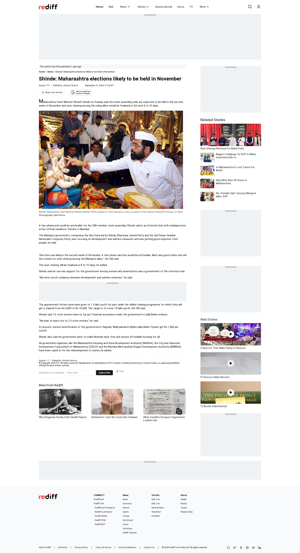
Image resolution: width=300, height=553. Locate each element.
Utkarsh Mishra (70, 85)
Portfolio (156, 516)
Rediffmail (99, 499)
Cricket (126, 516)
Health (184, 499)
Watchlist (156, 512)
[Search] (249, 7)
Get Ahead (128, 520)
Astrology (127, 528)
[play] (230, 334)
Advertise (62, 547)
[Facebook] (241, 548)
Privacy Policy (81, 547)
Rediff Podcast (130, 532)
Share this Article (53, 92)
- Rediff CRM (100, 520)
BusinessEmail (163, 6)
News (123, 6)
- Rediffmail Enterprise (104, 508)
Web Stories (209, 319)
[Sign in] (258, 7)
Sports (126, 512)
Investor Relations (127, 547)
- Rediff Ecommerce (103, 512)
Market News (158, 508)
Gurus (180, 6)
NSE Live (156, 503)
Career (184, 508)
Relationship (187, 512)
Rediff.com (175, 547)
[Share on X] (234, 548)
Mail (111, 6)
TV (191, 6)
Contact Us (149, 547)
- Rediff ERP (99, 524)
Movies (126, 508)
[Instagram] (247, 548)
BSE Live (156, 499)
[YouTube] (253, 548)
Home (99, 6)
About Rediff (45, 547)
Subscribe (104, 372)
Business (127, 503)
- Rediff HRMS (100, 516)
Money (142, 6)
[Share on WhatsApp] (228, 548)
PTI (48, 85)
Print (121, 371)
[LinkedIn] (259, 548)
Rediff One (99, 503)
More (203, 6)
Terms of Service (103, 547)
